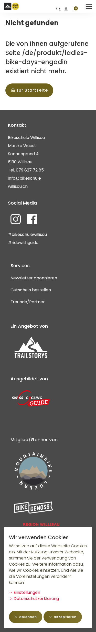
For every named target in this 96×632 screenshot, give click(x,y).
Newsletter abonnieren (33, 278)
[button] (58, 9)
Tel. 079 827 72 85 (26, 170)
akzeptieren (65, 617)
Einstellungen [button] (26, 592)
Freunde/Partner (27, 302)
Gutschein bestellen (30, 290)
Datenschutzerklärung (36, 598)
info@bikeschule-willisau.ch (25, 182)
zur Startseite (32, 90)
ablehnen (28, 617)
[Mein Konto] (66, 9)
